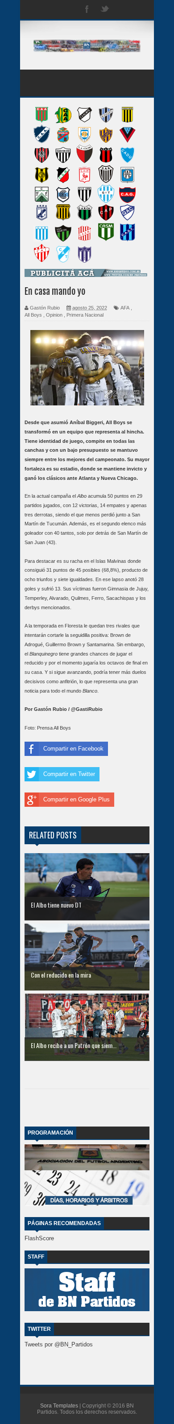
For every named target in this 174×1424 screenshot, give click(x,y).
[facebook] (87, 9)
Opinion (54, 315)
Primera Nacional (85, 315)
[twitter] (105, 9)
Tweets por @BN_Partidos (59, 1344)
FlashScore (39, 1238)
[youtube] (140, 9)
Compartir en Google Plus (76, 799)
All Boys (33, 315)
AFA (124, 307)
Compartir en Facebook (73, 748)
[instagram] (123, 9)
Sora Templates (59, 1406)
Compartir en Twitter (69, 774)
